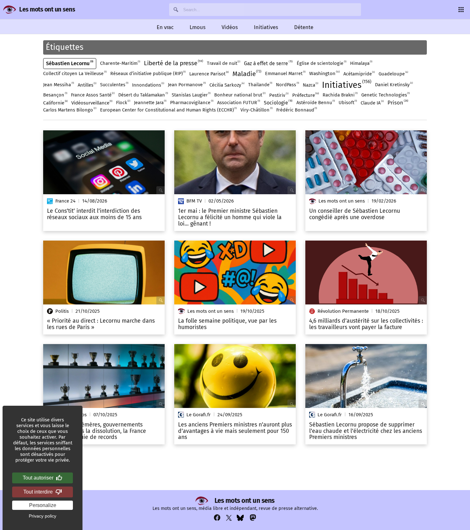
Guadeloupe (393, 74)
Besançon (55, 95)
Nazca (310, 85)
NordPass (287, 84)
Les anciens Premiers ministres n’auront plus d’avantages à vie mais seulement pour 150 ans (235, 431)
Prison (397, 102)
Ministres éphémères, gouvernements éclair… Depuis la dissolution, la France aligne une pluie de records (96, 431)
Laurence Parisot (208, 74)
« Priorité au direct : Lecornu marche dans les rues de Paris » (101, 324)
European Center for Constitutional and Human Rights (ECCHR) (168, 110)
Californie (55, 103)
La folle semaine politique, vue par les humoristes (227, 324)
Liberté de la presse (173, 63)
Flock (122, 102)
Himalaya (361, 63)
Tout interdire (38, 492)
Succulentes (114, 84)
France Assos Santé (92, 95)
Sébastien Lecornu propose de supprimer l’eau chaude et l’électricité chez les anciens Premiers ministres (365, 431)
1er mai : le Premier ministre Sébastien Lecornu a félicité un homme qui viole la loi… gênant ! (230, 217)
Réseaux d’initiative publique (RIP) (147, 73)
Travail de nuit (223, 63)
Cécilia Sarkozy (226, 85)
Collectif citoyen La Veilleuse (74, 73)
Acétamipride (358, 74)
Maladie (246, 73)
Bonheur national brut (239, 95)
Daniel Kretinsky (393, 84)
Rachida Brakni (340, 95)
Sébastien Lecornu (69, 63)
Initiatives (346, 84)
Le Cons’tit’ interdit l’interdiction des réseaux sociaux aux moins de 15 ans (94, 214)
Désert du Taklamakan (142, 95)
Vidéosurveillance (91, 103)
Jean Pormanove (186, 84)
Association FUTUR (238, 102)
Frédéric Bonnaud (296, 110)
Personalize (42, 505)
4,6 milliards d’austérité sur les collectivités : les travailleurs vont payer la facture (366, 324)
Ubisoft (347, 102)
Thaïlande (260, 84)
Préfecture (305, 95)
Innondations (148, 85)
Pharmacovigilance (191, 102)
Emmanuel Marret (285, 73)
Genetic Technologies (385, 95)
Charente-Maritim (120, 63)
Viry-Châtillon (256, 110)
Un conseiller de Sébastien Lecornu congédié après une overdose (354, 214)
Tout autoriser (38, 477)
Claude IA (372, 103)
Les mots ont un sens (47, 9)
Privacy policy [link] (42, 515)
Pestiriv (278, 95)
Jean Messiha (58, 84)
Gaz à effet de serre (268, 63)
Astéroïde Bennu (315, 102)
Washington (324, 73)
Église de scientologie (321, 63)
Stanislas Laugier (191, 95)
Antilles (87, 85)
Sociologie (278, 102)
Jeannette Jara (150, 102)
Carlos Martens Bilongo (69, 110)
